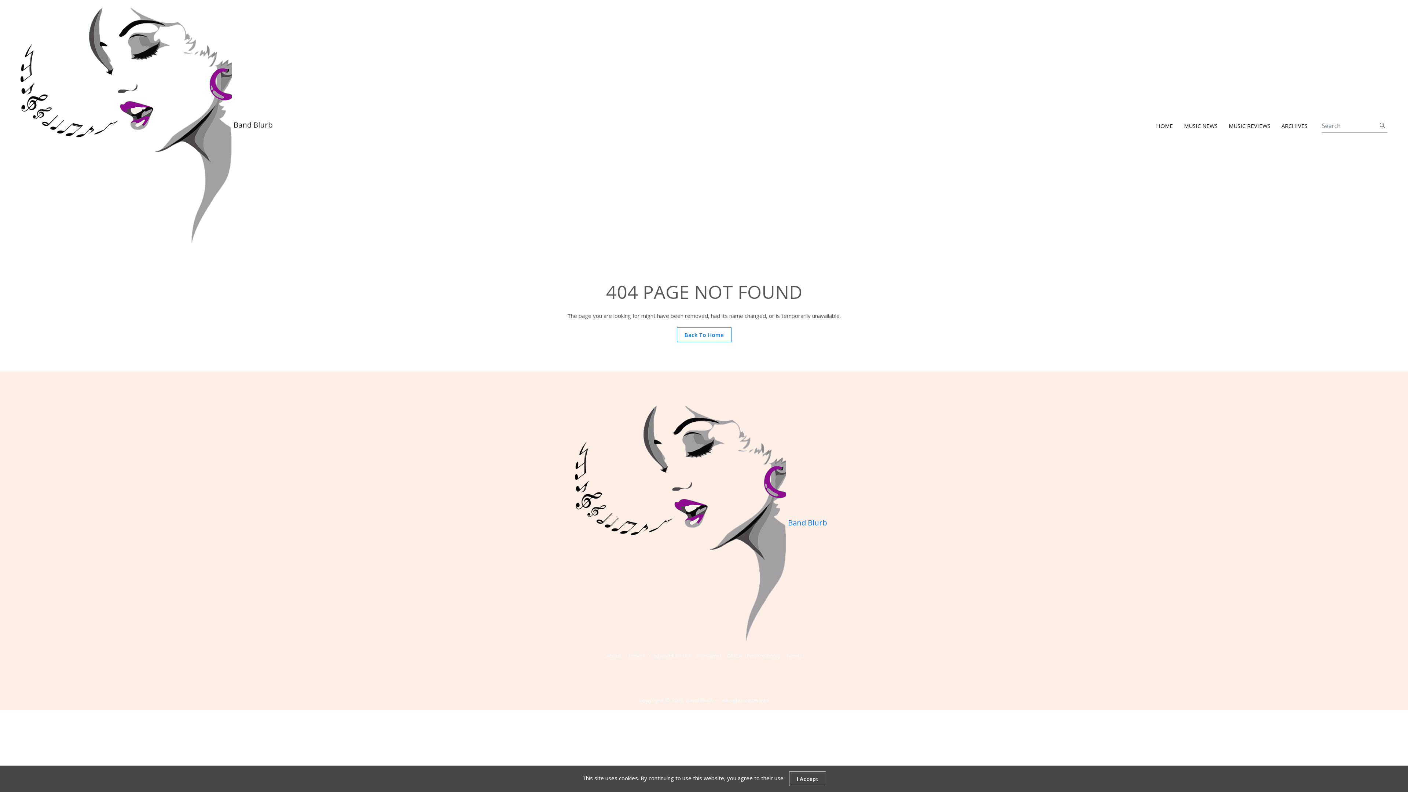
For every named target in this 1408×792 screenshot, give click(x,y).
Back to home (704, 334)
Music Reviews (1249, 125)
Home (1164, 125)
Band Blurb (252, 125)
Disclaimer (709, 655)
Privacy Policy (764, 655)
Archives (1295, 125)
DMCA (734, 655)
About (613, 655)
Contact (635, 655)
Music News (1201, 125)
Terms (793, 655)
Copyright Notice (670, 655)
